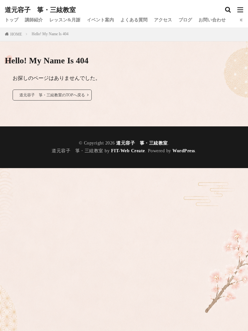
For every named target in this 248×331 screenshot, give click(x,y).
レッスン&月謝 (64, 19)
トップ (11, 19)
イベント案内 (100, 19)
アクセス (163, 19)
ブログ (185, 19)
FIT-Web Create (128, 150)
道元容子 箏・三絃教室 (40, 9)
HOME (16, 34)
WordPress (183, 150)
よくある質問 (134, 19)
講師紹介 (34, 19)
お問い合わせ (212, 19)
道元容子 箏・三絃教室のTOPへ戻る (52, 95)
